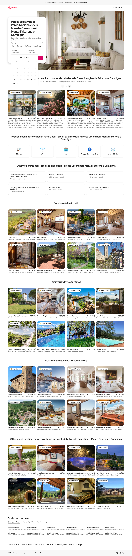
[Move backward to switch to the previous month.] (14, 57)
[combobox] (27, 46)
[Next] (69, 86)
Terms (28, 553)
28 (31, 80)
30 (14, 83)
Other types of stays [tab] (14, 522)
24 (17, 80)
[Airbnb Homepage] (12, 7)
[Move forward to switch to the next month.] (35, 57)
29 (35, 80)
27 (28, 80)
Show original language (80, 2)
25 (21, 80)
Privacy (23, 553)
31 (17, 83)
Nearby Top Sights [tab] (28, 522)
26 (24, 80)
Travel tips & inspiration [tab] (44, 522)
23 (14, 80)
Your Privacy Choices (38, 553)
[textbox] (19, 52)
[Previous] (62, 86)
